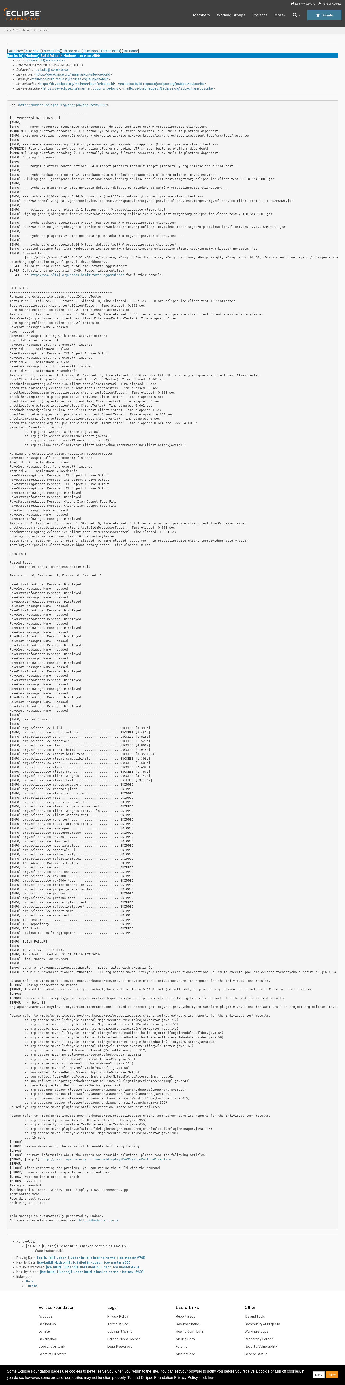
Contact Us (47, 1324)
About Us (46, 1316)
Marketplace (185, 1354)
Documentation (188, 1324)
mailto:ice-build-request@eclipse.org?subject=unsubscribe (168, 88)
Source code (40, 30)
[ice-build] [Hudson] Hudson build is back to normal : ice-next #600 (77, 1246)
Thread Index (110, 51)
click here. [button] (207, 1378)
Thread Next (71, 51)
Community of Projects (262, 1324)
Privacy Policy (117, 1316)
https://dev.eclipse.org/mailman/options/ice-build (80, 88)
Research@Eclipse (259, 1339)
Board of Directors (52, 1354)
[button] (296, 15)
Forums (182, 1346)
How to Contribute (189, 1331)
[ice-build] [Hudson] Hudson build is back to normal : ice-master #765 (91, 1258)
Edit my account (305, 3)
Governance (48, 1339)
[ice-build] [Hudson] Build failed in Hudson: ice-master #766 (83, 1262)
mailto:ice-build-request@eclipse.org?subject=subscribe (162, 84)
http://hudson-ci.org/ (99, 1220)
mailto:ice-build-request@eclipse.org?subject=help (69, 79)
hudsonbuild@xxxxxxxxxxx (45, 60)
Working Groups (231, 15)
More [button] (279, 15)
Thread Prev (51, 51)
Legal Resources (120, 1346)
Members (201, 15)
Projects (259, 15)
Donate (326, 15)
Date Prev (15, 51)
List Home (130, 51)
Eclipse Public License (124, 1339)
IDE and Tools (255, 1316)
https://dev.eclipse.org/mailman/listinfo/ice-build (76, 84)
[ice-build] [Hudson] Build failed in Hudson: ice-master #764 (92, 1267)
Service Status (256, 1354)
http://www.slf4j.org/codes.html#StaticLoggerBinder (77, 275)
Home (7, 30)
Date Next (32, 51)
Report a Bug (186, 1316)
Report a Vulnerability (261, 1346)
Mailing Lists (185, 1339)
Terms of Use (117, 1324)
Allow (332, 1375)
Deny (318, 1375)
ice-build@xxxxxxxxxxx (52, 70)
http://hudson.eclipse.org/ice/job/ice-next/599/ (63, 105)
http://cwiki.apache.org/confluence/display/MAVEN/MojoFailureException (106, 1159)
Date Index (91, 51)
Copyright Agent (119, 1331)
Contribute (22, 30)
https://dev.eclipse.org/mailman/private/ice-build (73, 74)
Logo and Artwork (52, 1346)
